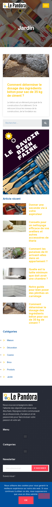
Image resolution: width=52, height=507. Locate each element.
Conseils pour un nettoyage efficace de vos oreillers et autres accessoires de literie (39, 231)
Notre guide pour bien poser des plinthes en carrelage (39, 291)
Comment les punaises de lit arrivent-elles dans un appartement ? (38, 255)
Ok (26, 500)
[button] (25, 436)
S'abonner (40, 468)
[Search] (45, 123)
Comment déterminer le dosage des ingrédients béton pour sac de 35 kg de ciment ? (24, 90)
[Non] (44, 496)
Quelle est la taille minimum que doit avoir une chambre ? (38, 274)
